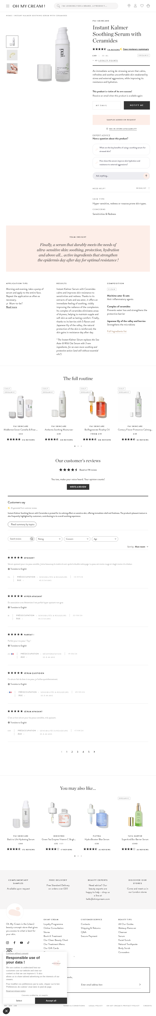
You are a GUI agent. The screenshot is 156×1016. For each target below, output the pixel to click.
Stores (47, 932)
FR (5, 1006)
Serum (121, 936)
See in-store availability (123, 129)
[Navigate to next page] (94, 751)
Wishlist (141, 188)
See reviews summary (136, 49)
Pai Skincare (101, 20)
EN (10, 1006)
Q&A (83, 932)
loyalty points (108, 60)
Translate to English (19, 568)
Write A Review (78, 486)
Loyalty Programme (53, 924)
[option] (12, 42)
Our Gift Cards (51, 948)
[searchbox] (18, 538)
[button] (78, 515)
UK (15, 1006)
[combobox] (49, 539)
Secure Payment (89, 936)
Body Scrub (124, 948)
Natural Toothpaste (128, 944)
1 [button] (74, 446)
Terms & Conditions (74, 1006)
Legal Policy (96, 1006)
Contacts (85, 924)
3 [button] (81, 446)
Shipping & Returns (91, 928)
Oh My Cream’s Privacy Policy (123, 1006)
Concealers (123, 952)
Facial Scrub (124, 940)
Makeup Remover (127, 928)
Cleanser (122, 932)
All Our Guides (125, 924)
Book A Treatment (53, 936)
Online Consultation (54, 928)
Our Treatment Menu (54, 944)
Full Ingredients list (117, 331)
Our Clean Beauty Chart (56, 940)
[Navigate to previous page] (62, 751)
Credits (148, 1006)
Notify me (137, 105)
